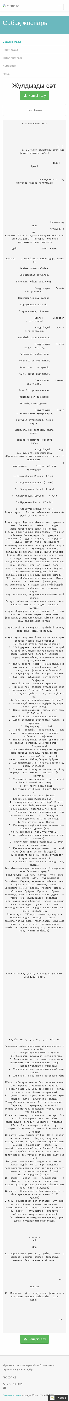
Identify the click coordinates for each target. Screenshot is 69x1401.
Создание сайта (12, 1395)
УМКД (6, 73)
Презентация (10, 49)
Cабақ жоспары (12, 41)
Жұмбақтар (9, 65)
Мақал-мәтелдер (12, 57)
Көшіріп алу (37, 95)
